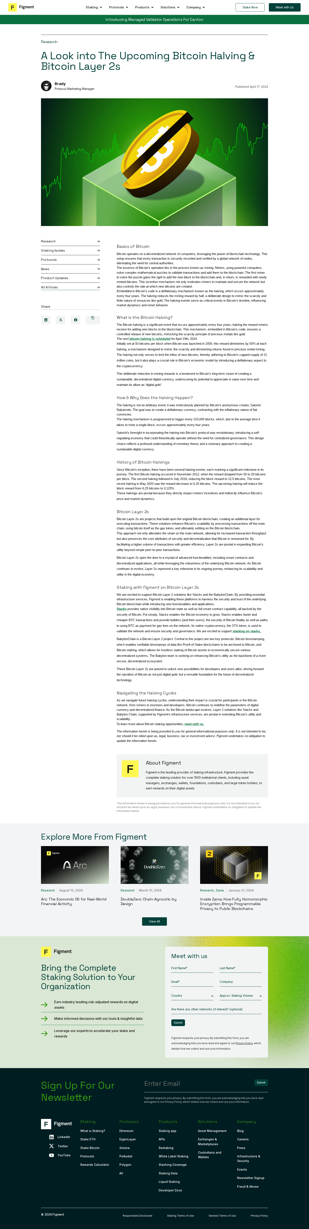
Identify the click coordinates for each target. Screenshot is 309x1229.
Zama (220, 890)
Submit (178, 1022)
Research (49, 41)
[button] (94, 7)
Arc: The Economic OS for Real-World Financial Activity (73, 901)
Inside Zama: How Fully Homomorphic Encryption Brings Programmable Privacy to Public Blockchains (234, 904)
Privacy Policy (244, 1043)
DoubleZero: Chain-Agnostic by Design (149, 901)
